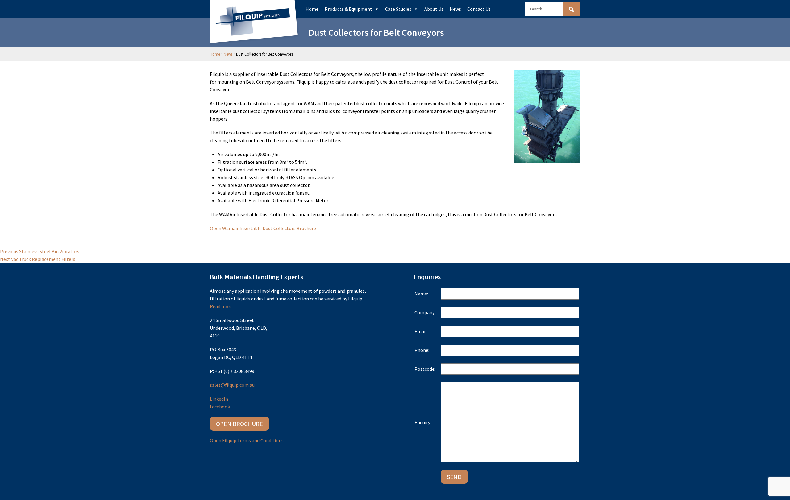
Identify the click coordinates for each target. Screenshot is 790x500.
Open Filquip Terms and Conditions (247, 440)
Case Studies (398, 9)
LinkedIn (219, 399)
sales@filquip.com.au (232, 385)
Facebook (220, 406)
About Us (433, 9)
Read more (221, 306)
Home (312, 9)
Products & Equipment (348, 9)
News (455, 9)
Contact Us (479, 9)
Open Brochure (239, 424)
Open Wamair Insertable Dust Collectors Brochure (263, 228)
